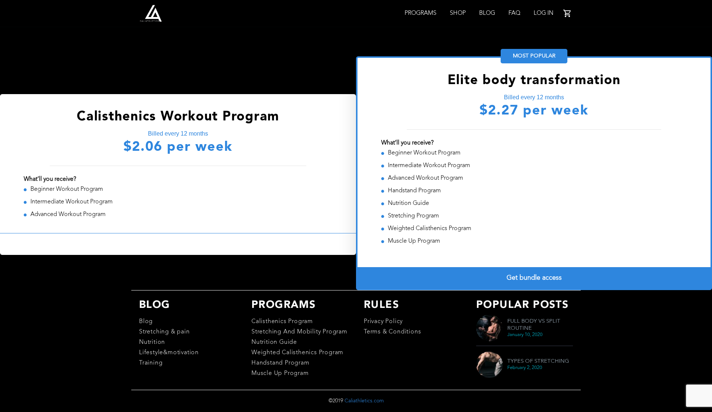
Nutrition (152, 342)
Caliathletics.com (364, 400)
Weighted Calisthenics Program (297, 353)
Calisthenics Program (282, 322)
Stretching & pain (164, 332)
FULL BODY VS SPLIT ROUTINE (533, 325)
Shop (458, 13)
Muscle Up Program (280, 373)
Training (150, 363)
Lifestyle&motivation (169, 353)
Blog (487, 13)
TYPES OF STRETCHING (538, 361)
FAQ (514, 13)
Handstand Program (280, 363)
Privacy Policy (383, 322)
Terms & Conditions (392, 332)
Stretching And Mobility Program (299, 332)
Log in (543, 13)
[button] (178, 244)
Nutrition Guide (274, 342)
